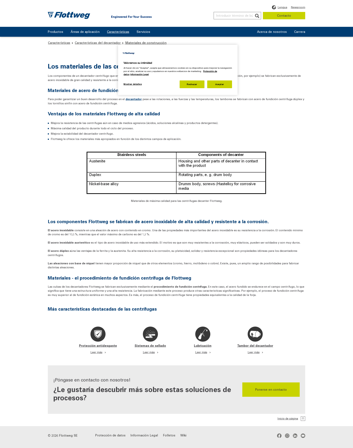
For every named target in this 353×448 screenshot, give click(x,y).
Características (118, 32)
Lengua (282, 7)
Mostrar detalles (133, 84)
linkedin (295, 435)
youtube (303, 435)
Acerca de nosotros (272, 32)
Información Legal (144, 435)
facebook (279, 435)
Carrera (299, 32)
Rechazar (192, 84)
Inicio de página (287, 418)
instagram (287, 435)
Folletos (169, 435)
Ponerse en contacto (271, 389)
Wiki (183, 435)
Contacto (284, 15)
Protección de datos (110, 435)
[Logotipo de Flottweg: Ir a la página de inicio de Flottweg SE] (69, 15)
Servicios (143, 32)
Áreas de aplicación (85, 32)
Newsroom (298, 7)
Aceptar (219, 84)
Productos (55, 32)
